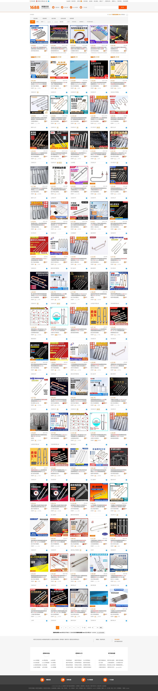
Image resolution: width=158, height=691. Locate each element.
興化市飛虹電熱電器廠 (115, 227)
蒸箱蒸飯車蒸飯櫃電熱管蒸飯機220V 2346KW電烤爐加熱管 (119, 541)
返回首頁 (94, 632)
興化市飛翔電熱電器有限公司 (95, 614)
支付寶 (108, 688)
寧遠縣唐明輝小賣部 (120, 665)
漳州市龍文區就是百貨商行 (115, 473)
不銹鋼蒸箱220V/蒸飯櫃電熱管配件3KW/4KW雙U (118, 576)
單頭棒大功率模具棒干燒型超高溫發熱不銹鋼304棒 (98, 48)
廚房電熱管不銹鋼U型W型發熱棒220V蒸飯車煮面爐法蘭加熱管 (79, 506)
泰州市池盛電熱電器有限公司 (35, 297)
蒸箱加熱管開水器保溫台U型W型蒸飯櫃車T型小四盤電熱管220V (39, 330)
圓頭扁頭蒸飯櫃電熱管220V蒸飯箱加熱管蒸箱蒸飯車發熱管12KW (119, 189)
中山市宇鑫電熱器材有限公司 (115, 121)
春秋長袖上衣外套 (111, 665)
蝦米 (85, 688)
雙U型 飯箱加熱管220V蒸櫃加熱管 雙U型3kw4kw (59, 576)
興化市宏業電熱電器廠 (75, 86)
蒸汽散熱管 (113, 52)
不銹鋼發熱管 (94, 52)
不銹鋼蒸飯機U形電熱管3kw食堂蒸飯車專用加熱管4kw (99, 541)
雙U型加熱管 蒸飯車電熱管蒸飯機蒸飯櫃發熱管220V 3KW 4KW (98, 83)
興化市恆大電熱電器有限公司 (35, 579)
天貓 (62, 688)
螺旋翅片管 (118, 52)
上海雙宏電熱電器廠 (35, 614)
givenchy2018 (118, 667)
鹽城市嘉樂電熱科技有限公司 (75, 227)
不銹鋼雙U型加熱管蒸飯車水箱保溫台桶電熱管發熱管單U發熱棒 (58, 118)
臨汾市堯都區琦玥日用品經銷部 (105, 660)
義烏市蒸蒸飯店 (69, 662)
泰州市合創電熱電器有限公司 (55, 227)
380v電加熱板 (45, 660)
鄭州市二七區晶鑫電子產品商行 (115, 579)
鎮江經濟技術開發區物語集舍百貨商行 (95, 332)
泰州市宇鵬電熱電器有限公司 (75, 191)
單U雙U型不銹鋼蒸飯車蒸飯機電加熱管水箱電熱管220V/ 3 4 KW (59, 154)
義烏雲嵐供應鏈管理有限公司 (75, 332)
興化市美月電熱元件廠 (75, 297)
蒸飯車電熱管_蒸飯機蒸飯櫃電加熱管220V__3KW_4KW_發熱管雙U (59, 611)
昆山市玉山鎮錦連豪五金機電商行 (115, 191)
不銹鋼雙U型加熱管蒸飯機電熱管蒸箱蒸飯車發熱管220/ (118, 611)
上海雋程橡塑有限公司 (112, 662)
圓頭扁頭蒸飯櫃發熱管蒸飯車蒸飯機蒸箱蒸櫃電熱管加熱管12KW (39, 576)
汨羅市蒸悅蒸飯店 (87, 667)
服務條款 (83, 686)
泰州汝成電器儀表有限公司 (55, 614)
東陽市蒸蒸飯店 (78, 660)
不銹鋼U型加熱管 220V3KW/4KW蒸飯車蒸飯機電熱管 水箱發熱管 (79, 294)
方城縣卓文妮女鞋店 (103, 665)
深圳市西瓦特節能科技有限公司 (95, 50)
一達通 (123, 688)
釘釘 (115, 688)
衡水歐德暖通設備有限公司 (115, 50)
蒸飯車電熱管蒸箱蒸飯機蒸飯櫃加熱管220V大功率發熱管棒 (39, 611)
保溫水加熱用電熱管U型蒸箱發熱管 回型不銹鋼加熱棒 (78, 541)
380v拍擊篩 (53, 662)
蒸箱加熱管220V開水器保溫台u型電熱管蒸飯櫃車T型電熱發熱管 (118, 118)
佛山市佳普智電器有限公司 (75, 544)
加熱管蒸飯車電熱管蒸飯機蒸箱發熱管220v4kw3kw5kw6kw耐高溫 (79, 83)
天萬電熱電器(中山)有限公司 (35, 121)
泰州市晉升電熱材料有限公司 (35, 86)
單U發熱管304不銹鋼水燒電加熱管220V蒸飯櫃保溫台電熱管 (99, 224)
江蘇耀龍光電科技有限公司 (75, 50)
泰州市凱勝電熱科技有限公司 (115, 86)
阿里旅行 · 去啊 (74, 688)
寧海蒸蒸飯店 (69, 660)
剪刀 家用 (101, 662)
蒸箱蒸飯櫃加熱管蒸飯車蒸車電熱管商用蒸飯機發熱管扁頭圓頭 (118, 471)
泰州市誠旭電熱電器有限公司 (95, 191)
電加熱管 (53, 52)
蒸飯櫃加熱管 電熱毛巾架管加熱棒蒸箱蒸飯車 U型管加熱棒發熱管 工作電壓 (39, 118)
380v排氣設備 (36, 662)
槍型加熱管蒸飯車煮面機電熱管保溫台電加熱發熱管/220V (98, 189)
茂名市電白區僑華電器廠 (95, 579)
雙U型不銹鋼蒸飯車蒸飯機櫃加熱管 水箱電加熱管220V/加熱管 (78, 189)
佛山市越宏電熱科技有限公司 (95, 508)
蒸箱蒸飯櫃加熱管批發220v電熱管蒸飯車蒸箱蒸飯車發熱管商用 (59, 294)
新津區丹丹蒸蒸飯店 (79, 665)
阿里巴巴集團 (31, 688)
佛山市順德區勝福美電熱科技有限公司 (75, 579)
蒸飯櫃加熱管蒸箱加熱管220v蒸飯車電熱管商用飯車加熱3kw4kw (118, 154)
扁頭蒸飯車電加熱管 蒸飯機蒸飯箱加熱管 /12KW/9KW (99, 294)
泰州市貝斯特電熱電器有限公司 (55, 121)
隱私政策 (88, 686)
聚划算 (65, 688)
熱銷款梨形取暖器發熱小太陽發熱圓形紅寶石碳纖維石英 (79, 48)
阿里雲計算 (89, 688)
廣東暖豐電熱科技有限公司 (55, 50)
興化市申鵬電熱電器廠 (55, 544)
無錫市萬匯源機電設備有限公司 (115, 297)
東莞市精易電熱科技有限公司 (95, 262)
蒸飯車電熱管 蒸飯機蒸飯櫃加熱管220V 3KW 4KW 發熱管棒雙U (59, 330)
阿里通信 (99, 688)
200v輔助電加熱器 (37, 665)
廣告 (46, 49)
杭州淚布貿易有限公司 (55, 508)
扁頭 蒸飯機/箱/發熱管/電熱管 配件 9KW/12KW (98, 611)
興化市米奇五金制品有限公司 (115, 544)
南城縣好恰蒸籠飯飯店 (88, 665)
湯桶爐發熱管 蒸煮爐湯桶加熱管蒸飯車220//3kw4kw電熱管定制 (99, 259)
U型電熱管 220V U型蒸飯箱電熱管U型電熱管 (39, 259)
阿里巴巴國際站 (38, 688)
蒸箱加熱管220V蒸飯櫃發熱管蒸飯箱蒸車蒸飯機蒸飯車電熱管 (39, 154)
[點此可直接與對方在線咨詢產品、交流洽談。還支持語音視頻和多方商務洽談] (66, 92)
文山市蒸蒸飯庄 (86, 660)
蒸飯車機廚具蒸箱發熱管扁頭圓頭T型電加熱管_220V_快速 (59, 224)
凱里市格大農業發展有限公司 (113, 660)
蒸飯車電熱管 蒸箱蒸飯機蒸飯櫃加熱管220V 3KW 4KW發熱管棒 (39, 541)
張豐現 (92, 297)
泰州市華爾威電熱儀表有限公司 (35, 156)
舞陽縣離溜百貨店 (114, 332)
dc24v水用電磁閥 (45, 662)
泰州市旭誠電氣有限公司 (95, 156)
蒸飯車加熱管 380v (104, 639)
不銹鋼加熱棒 (100, 52)
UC (105, 688)
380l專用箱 (53, 660)
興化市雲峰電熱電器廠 (95, 86)
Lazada (127, 688)
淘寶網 (58, 688)
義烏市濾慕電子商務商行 (35, 508)
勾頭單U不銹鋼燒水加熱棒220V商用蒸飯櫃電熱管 (78, 611)
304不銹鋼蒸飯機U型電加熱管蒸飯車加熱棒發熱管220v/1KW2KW (79, 471)
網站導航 (104, 686)
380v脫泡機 (44, 665)
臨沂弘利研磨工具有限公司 (75, 156)
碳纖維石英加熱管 (75, 52)
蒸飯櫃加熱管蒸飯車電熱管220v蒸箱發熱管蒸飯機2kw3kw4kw (79, 154)
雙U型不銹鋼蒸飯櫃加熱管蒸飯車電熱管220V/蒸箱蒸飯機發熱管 (98, 471)
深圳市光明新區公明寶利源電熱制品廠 (55, 262)
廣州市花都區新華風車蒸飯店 (81, 667)
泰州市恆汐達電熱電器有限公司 (35, 544)
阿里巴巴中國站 (46, 688)
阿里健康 (119, 688)
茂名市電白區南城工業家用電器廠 (75, 614)
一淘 (69, 688)
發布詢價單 (117, 639)
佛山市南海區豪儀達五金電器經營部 (115, 614)
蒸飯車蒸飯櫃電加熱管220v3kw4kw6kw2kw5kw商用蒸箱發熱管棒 (119, 294)
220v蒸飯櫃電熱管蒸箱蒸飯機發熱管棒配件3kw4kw (98, 330)
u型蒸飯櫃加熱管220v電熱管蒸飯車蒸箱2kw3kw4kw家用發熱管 (99, 118)
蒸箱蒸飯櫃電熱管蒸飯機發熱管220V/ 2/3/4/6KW (79, 259)
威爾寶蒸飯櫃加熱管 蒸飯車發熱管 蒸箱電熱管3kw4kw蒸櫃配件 (99, 576)
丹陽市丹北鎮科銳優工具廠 (55, 332)
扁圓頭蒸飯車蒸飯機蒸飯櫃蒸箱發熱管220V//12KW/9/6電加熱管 (59, 541)
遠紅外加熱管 (63, 52)
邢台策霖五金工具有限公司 (115, 262)
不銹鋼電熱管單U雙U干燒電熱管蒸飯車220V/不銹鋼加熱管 (79, 576)
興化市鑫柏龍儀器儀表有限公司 (35, 262)
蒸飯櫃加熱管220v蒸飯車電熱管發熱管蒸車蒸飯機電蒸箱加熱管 (39, 224)
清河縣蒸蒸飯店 (78, 662)
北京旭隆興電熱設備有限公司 (95, 544)
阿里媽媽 (81, 688)
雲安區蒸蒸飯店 (69, 665)
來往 (112, 688)
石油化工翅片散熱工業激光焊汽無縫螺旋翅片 (118, 48)
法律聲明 (78, 686)
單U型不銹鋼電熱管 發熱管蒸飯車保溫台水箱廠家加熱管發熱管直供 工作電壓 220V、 (79, 224)
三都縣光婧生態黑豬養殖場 (105, 667)
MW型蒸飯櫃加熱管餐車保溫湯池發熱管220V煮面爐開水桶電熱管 (98, 154)
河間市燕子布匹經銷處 (112, 667)
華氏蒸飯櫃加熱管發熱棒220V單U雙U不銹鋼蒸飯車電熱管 (59, 83)
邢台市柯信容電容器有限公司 (95, 121)
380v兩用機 (53, 665)
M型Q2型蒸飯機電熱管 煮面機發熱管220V (119, 259)
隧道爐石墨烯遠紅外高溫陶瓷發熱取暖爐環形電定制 (59, 48)
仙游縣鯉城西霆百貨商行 (35, 332)
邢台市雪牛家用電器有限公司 (115, 156)
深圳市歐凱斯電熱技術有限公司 (75, 508)
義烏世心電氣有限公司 (75, 262)
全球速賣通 (53, 688)
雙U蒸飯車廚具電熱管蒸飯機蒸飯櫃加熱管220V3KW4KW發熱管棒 (39, 83)
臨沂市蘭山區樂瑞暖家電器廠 (55, 191)
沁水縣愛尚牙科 (119, 662)
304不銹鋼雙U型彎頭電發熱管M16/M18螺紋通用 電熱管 (99, 506)
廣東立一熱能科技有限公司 (95, 227)
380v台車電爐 (36, 660)
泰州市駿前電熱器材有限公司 (55, 156)
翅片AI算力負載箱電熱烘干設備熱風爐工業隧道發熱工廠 (39, 48)
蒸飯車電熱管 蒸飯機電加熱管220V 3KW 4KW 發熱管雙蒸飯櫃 (119, 330)
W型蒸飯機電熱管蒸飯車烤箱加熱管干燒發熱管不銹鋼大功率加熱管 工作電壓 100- (59, 259)
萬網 (103, 688)
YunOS (94, 688)
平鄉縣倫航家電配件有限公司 (35, 227)
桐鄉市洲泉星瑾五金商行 (95, 473)
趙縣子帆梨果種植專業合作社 (122, 660)
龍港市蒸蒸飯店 (86, 662)
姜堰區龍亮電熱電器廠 (75, 473)
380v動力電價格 (36, 667)
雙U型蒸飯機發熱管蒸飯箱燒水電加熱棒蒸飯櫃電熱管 (118, 83)
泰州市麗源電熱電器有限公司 (55, 579)
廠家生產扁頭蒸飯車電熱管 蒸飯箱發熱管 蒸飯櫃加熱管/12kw (119, 224)
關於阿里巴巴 (93, 686)
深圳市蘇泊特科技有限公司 (35, 50)
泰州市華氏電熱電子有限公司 (55, 86)
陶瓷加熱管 (57, 52)
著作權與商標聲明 (71, 686)
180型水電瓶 (44, 667)
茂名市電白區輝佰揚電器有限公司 (35, 191)
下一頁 (83, 627)
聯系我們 (99, 686)
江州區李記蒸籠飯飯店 (71, 667)
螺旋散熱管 (123, 52)
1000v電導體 (53, 667)
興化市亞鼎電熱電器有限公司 (55, 297)
